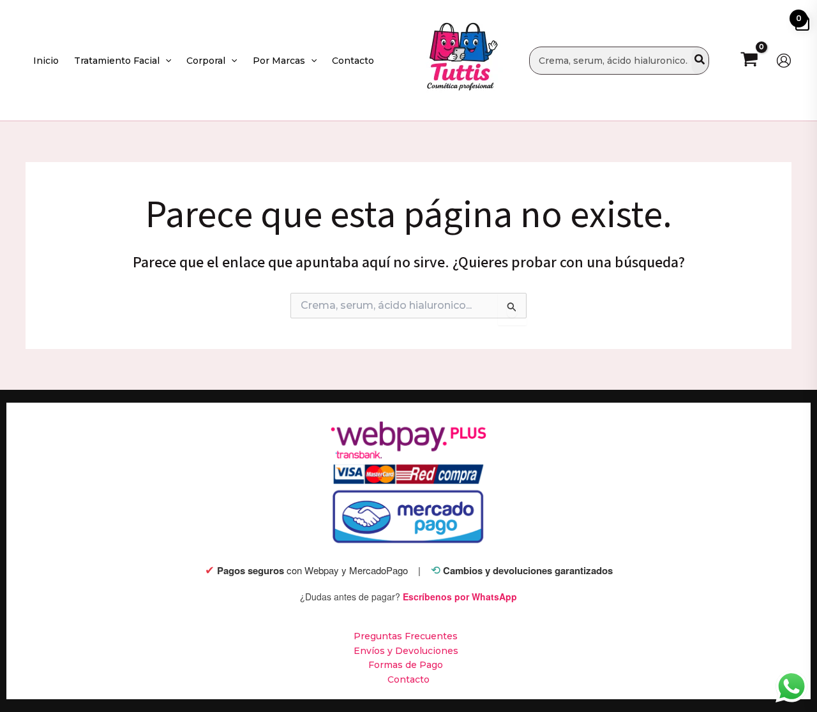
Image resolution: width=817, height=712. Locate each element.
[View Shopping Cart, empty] (749, 60)
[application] (165, 60)
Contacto (408, 679)
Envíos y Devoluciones (406, 650)
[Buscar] (700, 60)
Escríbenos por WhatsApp (460, 596)
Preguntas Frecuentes (406, 636)
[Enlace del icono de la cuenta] (783, 60)
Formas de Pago (405, 665)
